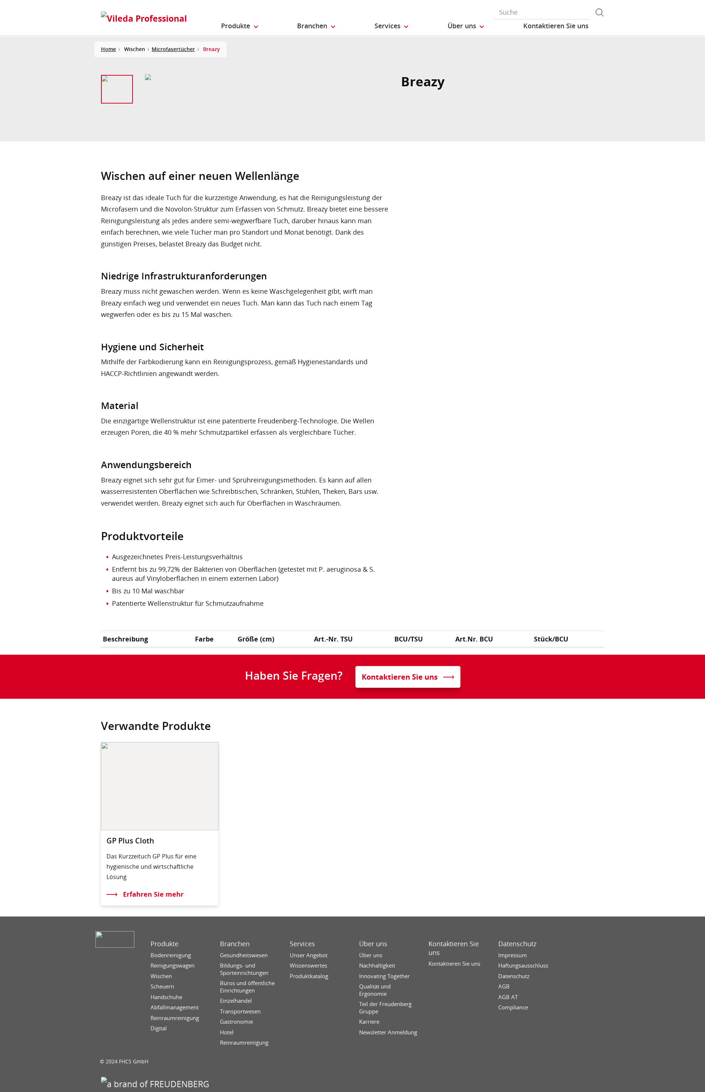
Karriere (369, 1021)
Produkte (164, 944)
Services (302, 944)
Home (108, 49)
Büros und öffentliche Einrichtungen (247, 987)
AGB (504, 986)
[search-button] (599, 12)
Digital (159, 1028)
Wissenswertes (308, 965)
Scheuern (162, 986)
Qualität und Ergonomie (375, 990)
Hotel (227, 1032)
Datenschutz (517, 944)
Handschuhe (166, 997)
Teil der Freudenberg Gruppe (385, 1008)
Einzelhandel (236, 1000)
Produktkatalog (309, 976)
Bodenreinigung (171, 955)
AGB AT (508, 997)
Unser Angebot (309, 955)
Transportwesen (240, 1011)
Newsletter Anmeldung (388, 1032)
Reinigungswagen (173, 965)
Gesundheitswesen (244, 955)
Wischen (161, 976)
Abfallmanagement (175, 1007)
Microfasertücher (173, 49)
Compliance (513, 1007)
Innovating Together (384, 976)
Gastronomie (236, 1021)
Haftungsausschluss (523, 965)
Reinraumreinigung (175, 1018)
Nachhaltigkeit (377, 965)
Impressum (512, 955)
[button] (240, 26)
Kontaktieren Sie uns (454, 948)
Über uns (373, 944)
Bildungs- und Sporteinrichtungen (244, 969)
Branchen (235, 944)
